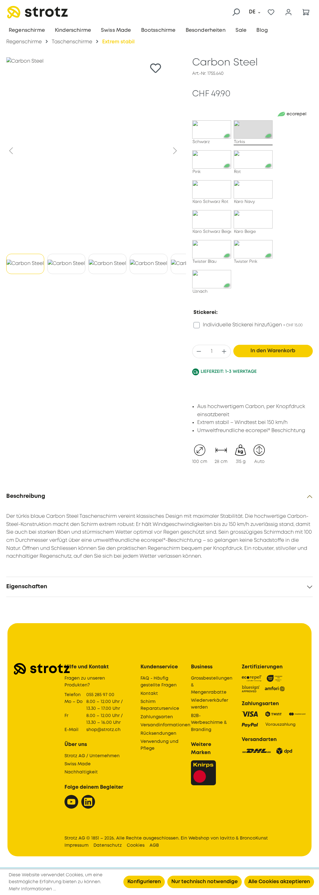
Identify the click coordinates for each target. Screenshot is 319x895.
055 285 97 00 (100, 695)
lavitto (227, 838)
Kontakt (149, 693)
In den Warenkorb (272, 351)
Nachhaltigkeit (81, 772)
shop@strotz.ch (103, 730)
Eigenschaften (26, 586)
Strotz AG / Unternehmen (92, 756)
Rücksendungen (158, 733)
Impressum (76, 845)
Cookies (136, 845)
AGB (154, 845)
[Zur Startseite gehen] (37, 12)
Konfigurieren (144, 881)
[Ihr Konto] (288, 12)
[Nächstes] (175, 151)
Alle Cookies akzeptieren (279, 881)
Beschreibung (25, 496)
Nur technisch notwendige (204, 881)
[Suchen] (236, 12)
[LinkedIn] (88, 802)
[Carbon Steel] (93, 150)
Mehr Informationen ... (32, 889)
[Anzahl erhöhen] (224, 351)
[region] (93, 167)
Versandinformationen (165, 725)
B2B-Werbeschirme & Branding (209, 723)
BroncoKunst (254, 838)
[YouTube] (71, 802)
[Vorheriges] (11, 151)
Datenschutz (107, 845)
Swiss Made (77, 764)
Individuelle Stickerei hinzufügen (252, 325)
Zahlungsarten (156, 717)
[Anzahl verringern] (198, 351)
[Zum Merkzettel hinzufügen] (155, 68)
